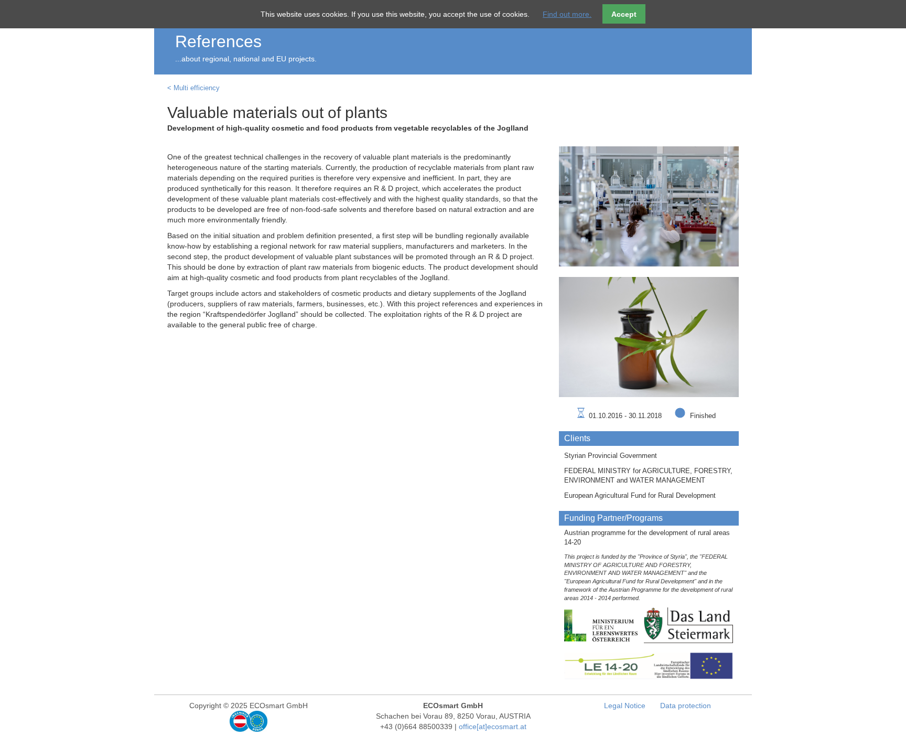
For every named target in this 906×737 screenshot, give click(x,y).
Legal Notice (624, 705)
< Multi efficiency (193, 88)
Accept (624, 14)
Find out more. (567, 14)
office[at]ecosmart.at (492, 726)
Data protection (685, 705)
